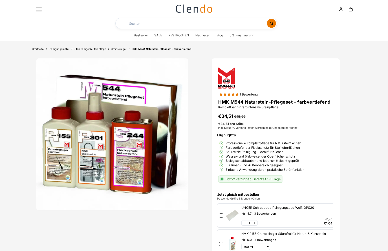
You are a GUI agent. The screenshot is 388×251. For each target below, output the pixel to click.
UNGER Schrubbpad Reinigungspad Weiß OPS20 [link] (277, 207)
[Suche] (271, 23)
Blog (220, 35)
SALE (158, 35)
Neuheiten (202, 35)
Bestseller (141, 35)
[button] (229, 94)
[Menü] (39, 9)
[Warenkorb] (351, 9)
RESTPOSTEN (178, 35)
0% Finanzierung (241, 35)
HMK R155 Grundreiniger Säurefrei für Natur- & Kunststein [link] (283, 233)
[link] (232, 215)
